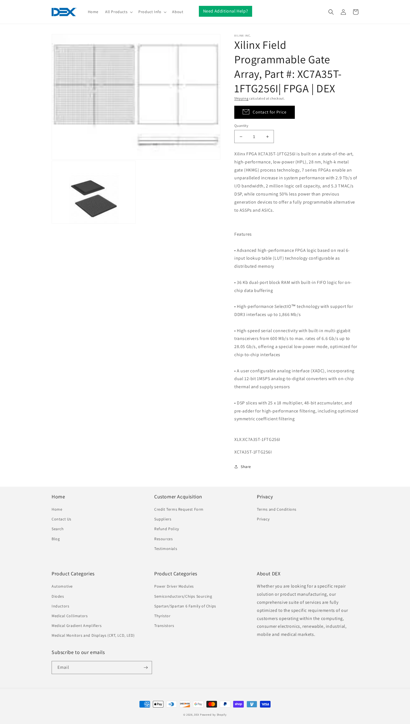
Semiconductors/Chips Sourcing (183, 596)
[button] (118, 12)
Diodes (58, 596)
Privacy (263, 519)
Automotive (62, 586)
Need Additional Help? (225, 11)
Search (58, 528)
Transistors (164, 625)
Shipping (241, 98)
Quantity (241, 125)
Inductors (60, 606)
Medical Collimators (70, 615)
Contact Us (61, 519)
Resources (163, 538)
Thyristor (162, 615)
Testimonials (165, 548)
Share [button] (246, 466)
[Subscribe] (145, 667)
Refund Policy (166, 528)
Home (57, 509)
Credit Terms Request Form (179, 509)
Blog (56, 538)
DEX (196, 714)
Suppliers (162, 519)
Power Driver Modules (174, 586)
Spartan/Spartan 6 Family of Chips (185, 606)
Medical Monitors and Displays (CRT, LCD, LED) (93, 635)
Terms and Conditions (276, 509)
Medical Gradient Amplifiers (77, 625)
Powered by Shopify (213, 714)
